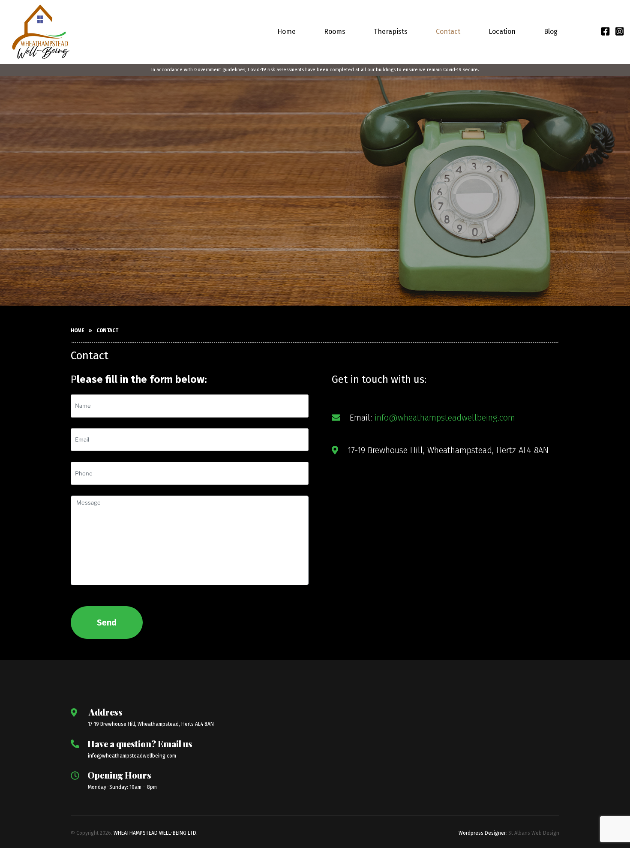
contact (448, 31)
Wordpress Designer (482, 833)
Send (107, 622)
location (502, 31)
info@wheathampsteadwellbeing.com (445, 417)
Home (286, 31)
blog (551, 31)
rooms (334, 31)
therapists (391, 31)
